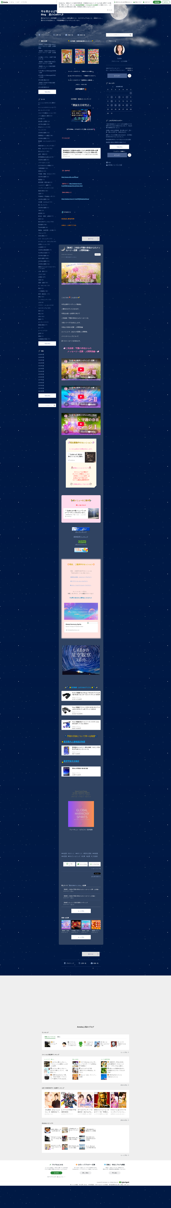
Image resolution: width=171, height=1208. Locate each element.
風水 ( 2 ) (40, 288)
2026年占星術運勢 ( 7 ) (44, 250)
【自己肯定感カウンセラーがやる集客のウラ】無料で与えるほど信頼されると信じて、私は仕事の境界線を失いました (119, 125)
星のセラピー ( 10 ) (43, 151)
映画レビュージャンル (50, 1036)
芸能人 (58, 1036)
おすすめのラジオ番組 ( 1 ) (45, 165)
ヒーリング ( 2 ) (42, 330)
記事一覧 (58, 35)
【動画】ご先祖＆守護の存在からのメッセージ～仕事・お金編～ (47, 52)
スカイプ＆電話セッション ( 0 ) (47, 113)
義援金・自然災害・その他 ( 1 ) (47, 230)
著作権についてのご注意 (115, 165)
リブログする (95, 864)
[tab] (50, 1037)
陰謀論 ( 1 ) (41, 179)
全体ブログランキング (112, 68)
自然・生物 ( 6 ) (42, 154)
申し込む (114, 1172)
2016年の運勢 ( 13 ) (44, 264)
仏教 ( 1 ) (40, 193)
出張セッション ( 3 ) (44, 244)
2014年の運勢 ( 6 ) (43, 255)
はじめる (56, 1172)
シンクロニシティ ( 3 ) (44, 299)
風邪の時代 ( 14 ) (43, 191)
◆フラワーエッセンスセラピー (79, 581)
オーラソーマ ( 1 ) (43, 322)
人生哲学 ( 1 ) (42, 247)
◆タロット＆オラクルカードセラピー (80, 585)
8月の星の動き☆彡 (43, 80)
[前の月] (112, 87)
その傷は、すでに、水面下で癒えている (47, 58)
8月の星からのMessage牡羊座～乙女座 (47, 76)
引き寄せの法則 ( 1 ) (44, 252)
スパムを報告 (75, 1184)
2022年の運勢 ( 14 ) (44, 199)
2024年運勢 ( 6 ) (43, 227)
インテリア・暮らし (49, 1059)
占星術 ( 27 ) (41, 277)
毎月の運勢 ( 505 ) (43, 258)
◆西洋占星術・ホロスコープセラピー (81, 577)
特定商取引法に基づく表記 (116, 1184)
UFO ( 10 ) (41, 316)
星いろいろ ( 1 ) (42, 205)
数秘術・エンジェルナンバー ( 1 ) (46, 142)
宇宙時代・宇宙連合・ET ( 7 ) (46, 196)
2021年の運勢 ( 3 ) (43, 176)
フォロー (117, 75)
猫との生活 (75, 1059)
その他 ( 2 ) (41, 118)
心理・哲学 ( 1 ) (42, 271)
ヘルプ (127, 1184)
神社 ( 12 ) (41, 296)
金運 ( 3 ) (41, 333)
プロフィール (115, 61)
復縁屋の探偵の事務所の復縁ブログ (116, 142)
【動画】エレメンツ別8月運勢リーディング (46, 67)
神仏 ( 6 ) (41, 313)
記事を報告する (97, 876)
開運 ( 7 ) (40, 319)
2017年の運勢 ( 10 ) (44, 124)
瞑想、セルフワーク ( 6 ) (45, 148)
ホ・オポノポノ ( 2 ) (44, 285)
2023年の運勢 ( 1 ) (43, 207)
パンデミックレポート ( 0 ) (46, 188)
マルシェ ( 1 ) (42, 233)
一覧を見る (119, 147)
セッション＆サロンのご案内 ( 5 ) (46, 103)
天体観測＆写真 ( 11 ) (44, 339)
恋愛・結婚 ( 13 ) (43, 282)
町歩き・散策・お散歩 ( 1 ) (45, 216)
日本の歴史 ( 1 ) (42, 236)
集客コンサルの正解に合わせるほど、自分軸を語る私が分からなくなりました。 (119, 135)
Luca (119, 58)
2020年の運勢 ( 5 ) (43, 159)
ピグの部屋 (124, 61)
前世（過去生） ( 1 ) (44, 294)
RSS (109, 162)
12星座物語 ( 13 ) (43, 168)
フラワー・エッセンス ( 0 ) (46, 305)
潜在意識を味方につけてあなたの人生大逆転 (118, 139)
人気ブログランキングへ (81, 544)
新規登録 (157, 2)
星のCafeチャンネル (71, 257)
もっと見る (81, 911)
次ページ (90, 238)
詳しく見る (85, 1172)
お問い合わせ (84, 1184)
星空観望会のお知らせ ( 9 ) (46, 157)
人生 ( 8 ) (41, 302)
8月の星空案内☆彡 (43, 87)
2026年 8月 (119, 86)
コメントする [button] (83, 864)
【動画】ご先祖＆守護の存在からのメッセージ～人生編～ (47, 62)
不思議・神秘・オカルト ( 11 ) (46, 174)
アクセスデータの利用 (102, 1184)
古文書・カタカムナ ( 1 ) (45, 202)
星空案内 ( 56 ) (42, 224)
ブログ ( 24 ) (42, 274)
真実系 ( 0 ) (41, 213)
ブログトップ (45, 35)
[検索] (130, 35)
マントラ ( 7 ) (42, 130)
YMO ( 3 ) (41, 210)
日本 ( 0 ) (41, 219)
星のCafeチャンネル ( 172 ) (46, 221)
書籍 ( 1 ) (40, 336)
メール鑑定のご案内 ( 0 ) (45, 116)
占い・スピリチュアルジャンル (114, 70)
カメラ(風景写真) (105, 1059)
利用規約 (92, 1184)
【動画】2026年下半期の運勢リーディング (46, 83)
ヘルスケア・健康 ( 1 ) (44, 185)
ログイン (166, 2)
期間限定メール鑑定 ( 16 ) (45, 135)
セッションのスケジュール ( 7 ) (47, 107)
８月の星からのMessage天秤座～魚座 (47, 71)
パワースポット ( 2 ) (44, 162)
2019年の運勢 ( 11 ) (43, 138)
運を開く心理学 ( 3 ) (44, 121)
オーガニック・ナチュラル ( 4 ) (47, 241)
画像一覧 (70, 35)
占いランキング (81, 532)
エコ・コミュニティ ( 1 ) (45, 238)
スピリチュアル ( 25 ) (44, 308)
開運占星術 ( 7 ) (42, 325)
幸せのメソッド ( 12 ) (44, 127)
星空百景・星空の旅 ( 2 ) (45, 182)
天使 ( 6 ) (41, 280)
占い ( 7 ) (40, 327)
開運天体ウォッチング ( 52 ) (46, 145)
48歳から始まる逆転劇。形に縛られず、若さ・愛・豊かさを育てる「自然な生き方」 (119, 131)
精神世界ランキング (81, 537)
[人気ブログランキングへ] (82, 542)
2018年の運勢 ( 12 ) (44, 132)
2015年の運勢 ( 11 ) (43, 261)
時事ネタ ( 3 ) (42, 171)
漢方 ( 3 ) (41, 311)
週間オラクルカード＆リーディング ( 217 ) (47, 267)
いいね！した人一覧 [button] (96, 868)
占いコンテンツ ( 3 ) (44, 110)
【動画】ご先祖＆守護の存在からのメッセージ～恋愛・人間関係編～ (47, 46)
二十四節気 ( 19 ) (43, 291)
